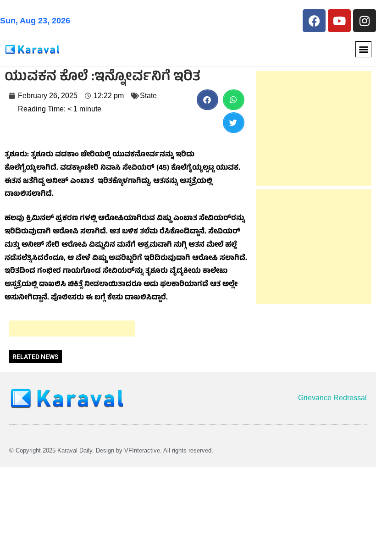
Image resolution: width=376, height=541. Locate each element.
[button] (363, 49)
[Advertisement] (72, 328)
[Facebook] (314, 20)
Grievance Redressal (332, 398)
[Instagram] (364, 20)
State (148, 95)
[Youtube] (339, 20)
